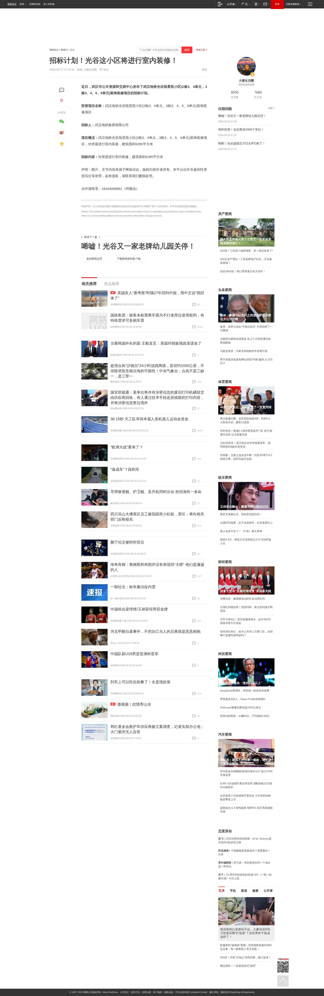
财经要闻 (225, 562)
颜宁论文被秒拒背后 (127, 542)
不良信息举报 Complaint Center (191, 992)
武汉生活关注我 (246, 84)
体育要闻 (225, 382)
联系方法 (135, 992)
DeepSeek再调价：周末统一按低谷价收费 (244, 690)
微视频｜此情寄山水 (134, 704)
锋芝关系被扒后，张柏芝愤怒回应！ (241, 514)
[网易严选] (245, 4)
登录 (277, 4)
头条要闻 (225, 290)
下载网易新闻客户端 (128, 258)
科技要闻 (225, 654)
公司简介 (124, 992)
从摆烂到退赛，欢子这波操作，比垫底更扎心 (246, 522)
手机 (233, 890)
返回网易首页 (94, 258)
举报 (204, 69)
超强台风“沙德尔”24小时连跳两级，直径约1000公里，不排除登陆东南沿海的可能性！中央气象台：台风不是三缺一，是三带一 (157, 371)
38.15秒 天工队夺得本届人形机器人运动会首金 (149, 419)
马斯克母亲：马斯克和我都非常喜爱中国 (243, 351)
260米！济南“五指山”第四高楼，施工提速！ (245, 957)
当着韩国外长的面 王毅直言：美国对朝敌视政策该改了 (156, 343)
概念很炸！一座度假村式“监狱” (238, 965)
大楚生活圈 (90, 69)
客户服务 (157, 992)
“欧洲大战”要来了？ (126, 447)
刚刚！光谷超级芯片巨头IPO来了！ (241, 143)
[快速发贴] (62, 90)
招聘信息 (146, 992)
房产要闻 (225, 214)
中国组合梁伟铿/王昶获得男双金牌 (139, 609)
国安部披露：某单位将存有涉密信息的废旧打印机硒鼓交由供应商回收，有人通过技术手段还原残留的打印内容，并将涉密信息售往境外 (157, 397)
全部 (270, 108)
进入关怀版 (49, 4)
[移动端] (220, 4)
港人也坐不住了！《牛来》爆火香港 (241, 531)
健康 (255, 890)
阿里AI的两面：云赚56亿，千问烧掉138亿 (244, 715)
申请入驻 (200, 50)
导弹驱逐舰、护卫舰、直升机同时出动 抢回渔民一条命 (156, 492)
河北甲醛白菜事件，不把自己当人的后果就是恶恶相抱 (155, 631)
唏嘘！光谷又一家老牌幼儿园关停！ (138, 246)
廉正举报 (213, 992)
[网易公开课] (231, 4)
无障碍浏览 (34, 4)
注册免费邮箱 (292, 4)
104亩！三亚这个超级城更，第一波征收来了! (246, 250)
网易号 (64, 50)
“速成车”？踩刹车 (124, 469)
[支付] (256, 4)
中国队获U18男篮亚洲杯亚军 (134, 654)
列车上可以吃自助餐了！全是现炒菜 (140, 682)
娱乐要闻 (225, 477)
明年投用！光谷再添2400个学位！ (241, 129)
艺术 (222, 890)
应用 (22, 4)
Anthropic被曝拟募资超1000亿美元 (240, 707)
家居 (244, 890)
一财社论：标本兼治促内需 (132, 587)
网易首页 (12, 4)
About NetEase (110, 992)
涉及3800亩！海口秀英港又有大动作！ (243, 271)
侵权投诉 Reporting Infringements (237, 992)
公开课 (268, 890)
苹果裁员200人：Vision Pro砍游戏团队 (243, 699)
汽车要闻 (225, 734)
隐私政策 (168, 992)
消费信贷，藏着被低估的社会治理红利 (242, 598)
